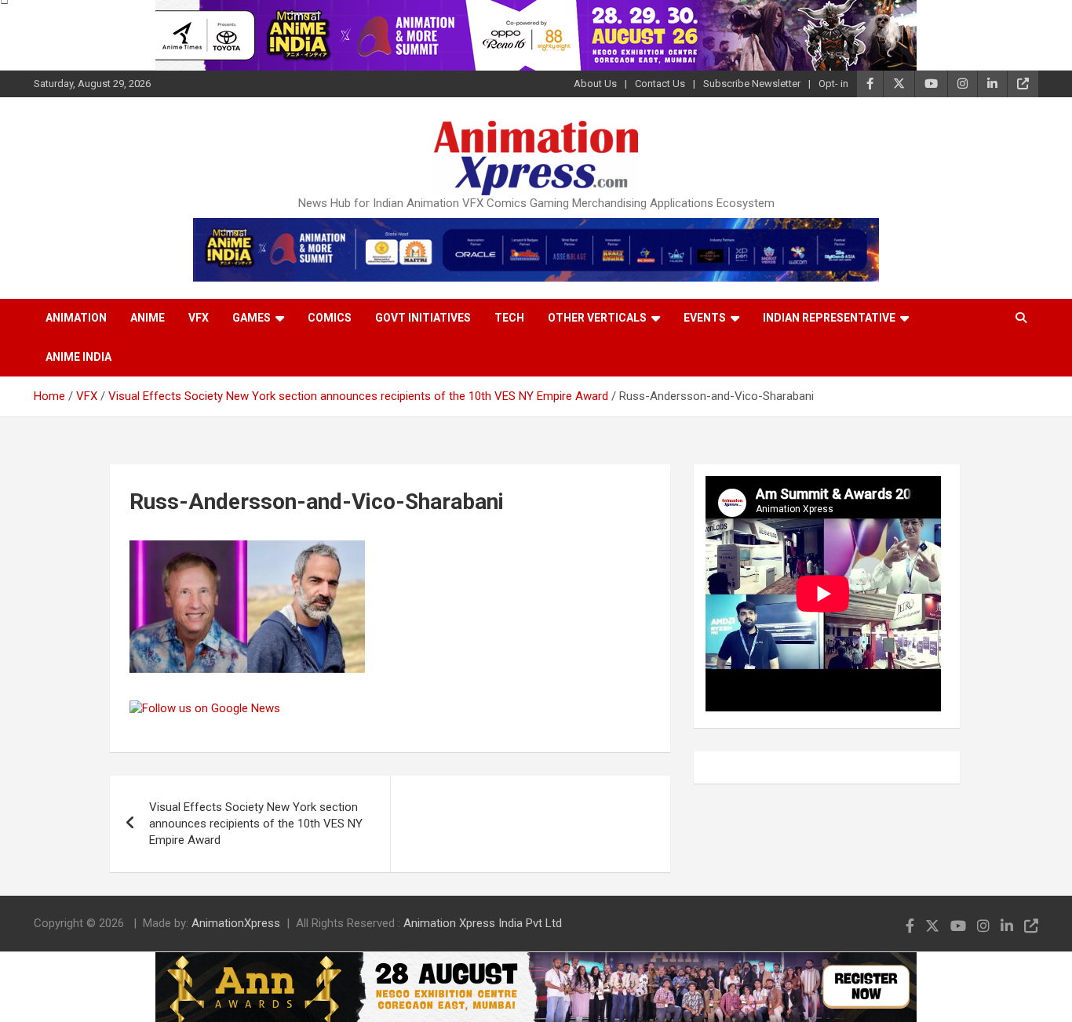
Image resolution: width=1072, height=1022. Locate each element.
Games (251, 317)
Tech (509, 317)
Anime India (78, 357)
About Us (595, 83)
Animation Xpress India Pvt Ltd (482, 923)
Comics (330, 317)
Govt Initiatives (423, 317)
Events (705, 317)
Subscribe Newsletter (751, 83)
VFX (198, 317)
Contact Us (660, 83)
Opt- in (833, 83)
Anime (147, 317)
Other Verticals (597, 317)
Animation (76, 317)
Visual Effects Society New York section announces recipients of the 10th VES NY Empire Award (256, 823)
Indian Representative (829, 317)
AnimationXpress (235, 923)
